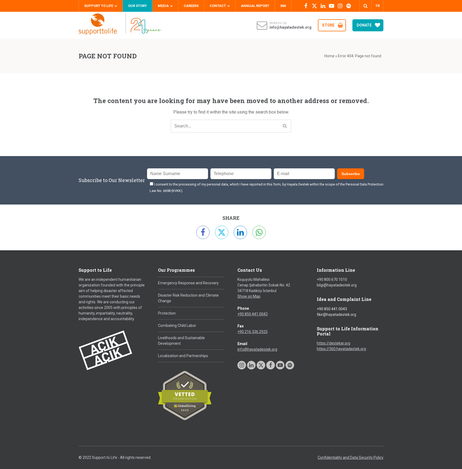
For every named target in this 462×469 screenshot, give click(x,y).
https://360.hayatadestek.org (341, 349)
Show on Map (248, 296)
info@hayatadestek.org (257, 349)
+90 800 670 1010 (332, 279)
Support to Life (98, 6)
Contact (218, 6)
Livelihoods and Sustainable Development (181, 341)
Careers (191, 6)
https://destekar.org (333, 343)
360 (283, 6)
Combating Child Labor (177, 325)
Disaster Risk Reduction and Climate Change (188, 298)
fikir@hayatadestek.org (336, 314)
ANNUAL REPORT (255, 6)
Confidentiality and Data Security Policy (350, 457)
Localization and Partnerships (183, 356)
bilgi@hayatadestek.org (337, 285)
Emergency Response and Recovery (188, 283)
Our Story (137, 6)
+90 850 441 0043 (252, 314)
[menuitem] (377, 6)
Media (163, 6)
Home (329, 56)
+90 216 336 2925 (252, 332)
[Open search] (365, 6)
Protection (167, 313)
